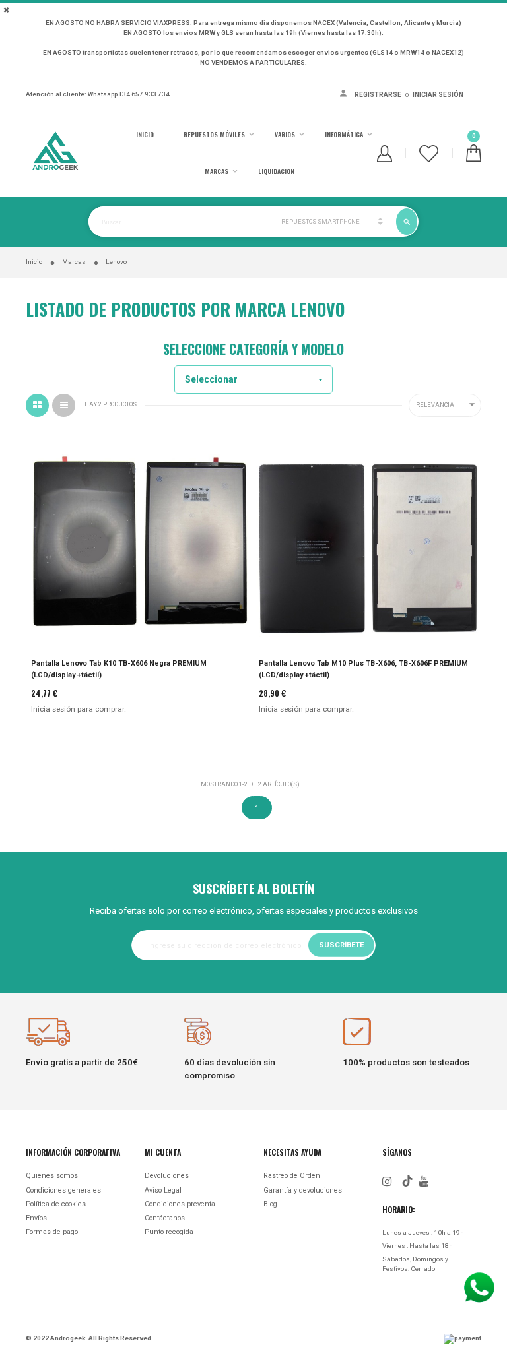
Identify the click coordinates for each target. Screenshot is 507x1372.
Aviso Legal (163, 1190)
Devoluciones (167, 1175)
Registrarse (379, 94)
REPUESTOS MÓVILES (214, 134)
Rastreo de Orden (291, 1175)
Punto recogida (169, 1232)
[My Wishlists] (429, 153)
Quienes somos (52, 1175)
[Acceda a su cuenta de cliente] (384, 160)
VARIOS (285, 134)
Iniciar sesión (438, 94)
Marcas (216, 171)
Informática (344, 134)
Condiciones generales (63, 1190)
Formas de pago (52, 1232)
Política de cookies (56, 1204)
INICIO (145, 134)
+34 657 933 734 (144, 94)
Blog (270, 1204)
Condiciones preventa (180, 1204)
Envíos (36, 1218)
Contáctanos (165, 1218)
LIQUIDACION (276, 171)
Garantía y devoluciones (302, 1190)
